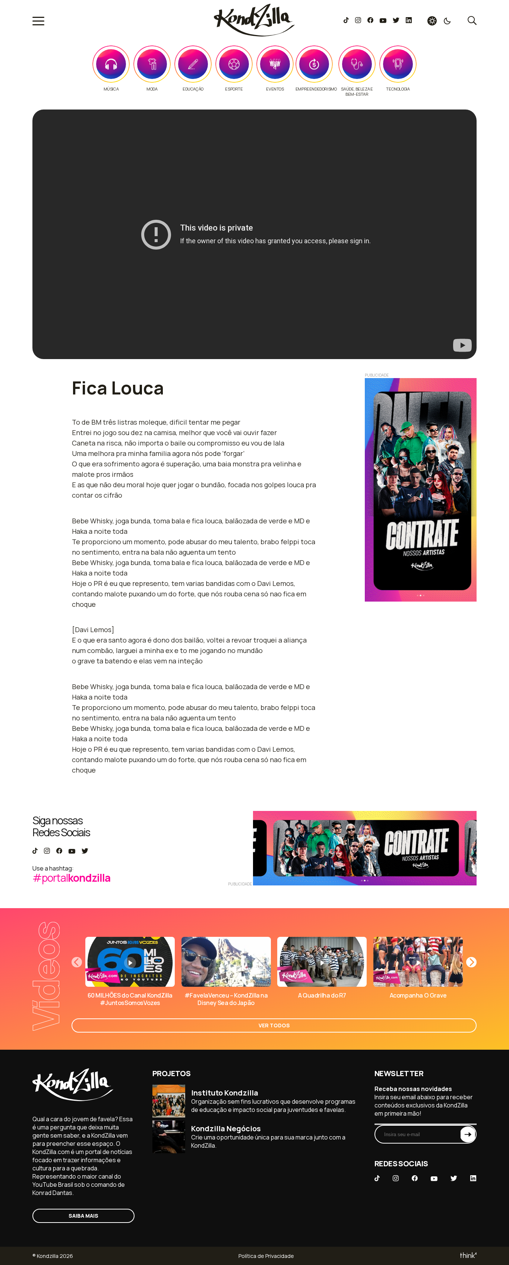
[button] (471, 962)
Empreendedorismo (316, 89)
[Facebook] (370, 21)
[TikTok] (346, 21)
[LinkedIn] (408, 21)
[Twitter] (395, 21)
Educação (193, 89)
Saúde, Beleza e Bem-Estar (357, 91)
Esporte (234, 89)
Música (111, 89)
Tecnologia (398, 89)
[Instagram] (358, 21)
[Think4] (468, 1255)
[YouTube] (382, 21)
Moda (151, 89)
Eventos (275, 89)
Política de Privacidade (266, 1255)
